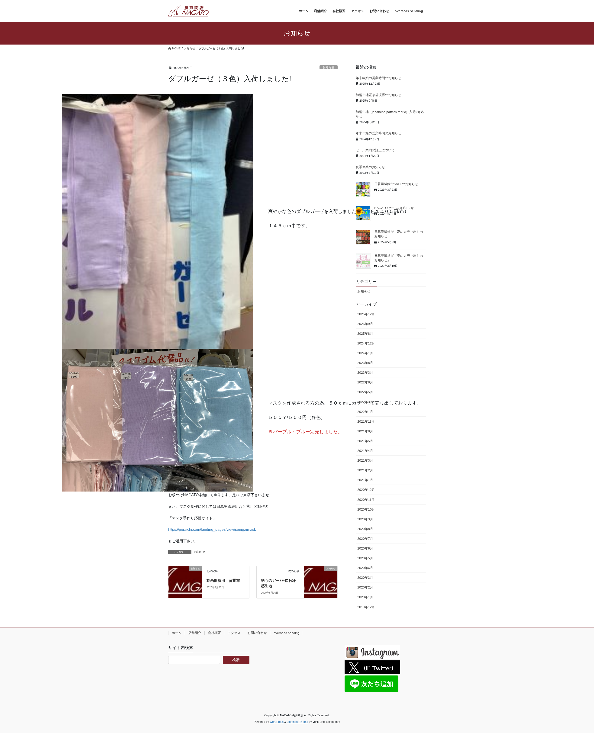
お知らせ (329, 67)
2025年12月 (366, 314)
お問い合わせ (257, 633)
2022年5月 (365, 392)
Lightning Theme (297, 721)
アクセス (234, 633)
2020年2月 (365, 587)
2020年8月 (365, 529)
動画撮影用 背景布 (223, 580)
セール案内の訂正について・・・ (380, 150)
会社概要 (214, 633)
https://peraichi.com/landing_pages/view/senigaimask (212, 529)
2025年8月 (365, 333)
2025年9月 (365, 324)
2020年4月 (365, 568)
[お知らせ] (185, 573)
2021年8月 (365, 431)
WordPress (277, 721)
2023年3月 (365, 372)
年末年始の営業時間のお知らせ (378, 78)
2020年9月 (365, 519)
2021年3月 (365, 460)
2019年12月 (366, 607)
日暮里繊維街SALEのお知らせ (396, 184)
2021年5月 (365, 441)
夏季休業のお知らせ (370, 167)
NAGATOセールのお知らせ (394, 208)
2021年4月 (365, 451)
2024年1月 (365, 353)
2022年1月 (365, 412)
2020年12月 (366, 490)
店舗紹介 (194, 633)
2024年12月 (366, 343)
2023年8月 (365, 363)
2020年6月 (365, 548)
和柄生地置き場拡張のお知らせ (378, 95)
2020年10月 (366, 509)
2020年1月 (365, 597)
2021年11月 (365, 421)
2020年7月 (365, 538)
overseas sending (287, 633)
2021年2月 (365, 470)
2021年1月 (365, 480)
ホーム (176, 633)
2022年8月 (365, 382)
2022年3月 (365, 402)
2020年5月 (365, 558)
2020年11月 (365, 500)
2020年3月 (365, 577)
